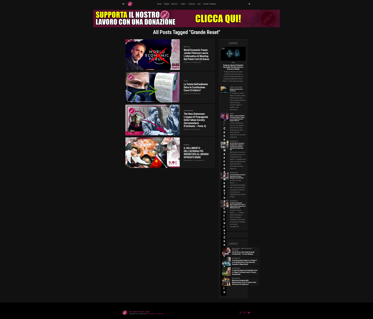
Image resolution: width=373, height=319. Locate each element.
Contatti (147, 311)
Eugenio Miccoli (188, 160)
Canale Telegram (209, 4)
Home (159, 4)
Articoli (174, 4)
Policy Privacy (152, 313)
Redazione (187, 62)
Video (183, 4)
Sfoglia (166, 4)
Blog (130, 311)
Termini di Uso (160, 313)
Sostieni (192, 4)
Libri (199, 4)
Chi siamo (141, 311)
